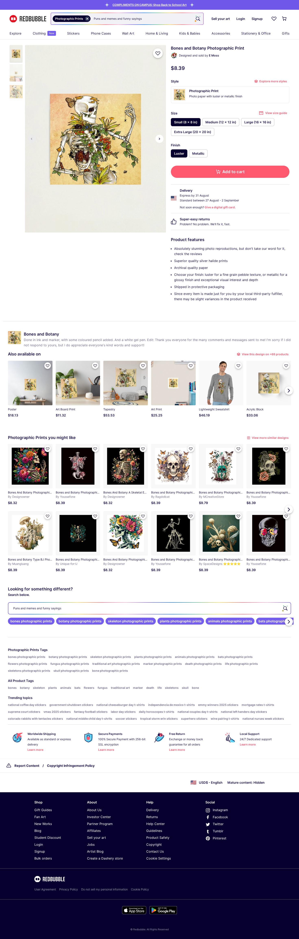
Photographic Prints (23, 650)
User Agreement (45, 889)
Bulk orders (43, 858)
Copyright (154, 844)
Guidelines (154, 831)
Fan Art (40, 817)
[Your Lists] (274, 19)
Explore (15, 33)
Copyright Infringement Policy (71, 766)
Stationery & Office (256, 33)
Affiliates (94, 831)
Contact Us (155, 851)
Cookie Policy (140, 889)
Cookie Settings (158, 858)
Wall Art (128, 33)
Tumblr (218, 831)
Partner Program (100, 824)
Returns (152, 817)
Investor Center (99, 817)
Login (38, 844)
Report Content (26, 766)
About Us (94, 810)
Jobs (91, 844)
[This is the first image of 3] (31, 139)
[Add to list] (158, 53)
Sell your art (96, 838)
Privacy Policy (68, 889)
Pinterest (219, 838)
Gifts (285, 33)
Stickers (73, 33)
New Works (43, 824)
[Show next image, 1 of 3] (159, 139)
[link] (31, 621)
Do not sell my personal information (104, 889)
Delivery (152, 810)
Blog (37, 831)
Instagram (220, 810)
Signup (39, 851)
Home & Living (157, 33)
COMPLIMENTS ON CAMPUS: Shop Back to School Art (149, 5)
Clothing (43, 33)
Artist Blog (95, 851)
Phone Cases (101, 33)
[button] (149, 5)
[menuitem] (15, 33)
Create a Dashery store (105, 858)
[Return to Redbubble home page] (28, 19)
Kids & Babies (189, 33)
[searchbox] (149, 608)
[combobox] (127, 18)
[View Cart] (284, 19)
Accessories (221, 33)
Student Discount (47, 838)
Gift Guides (43, 810)
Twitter (218, 824)
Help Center (155, 824)
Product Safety (157, 838)
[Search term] (197, 19)
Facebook (220, 817)
